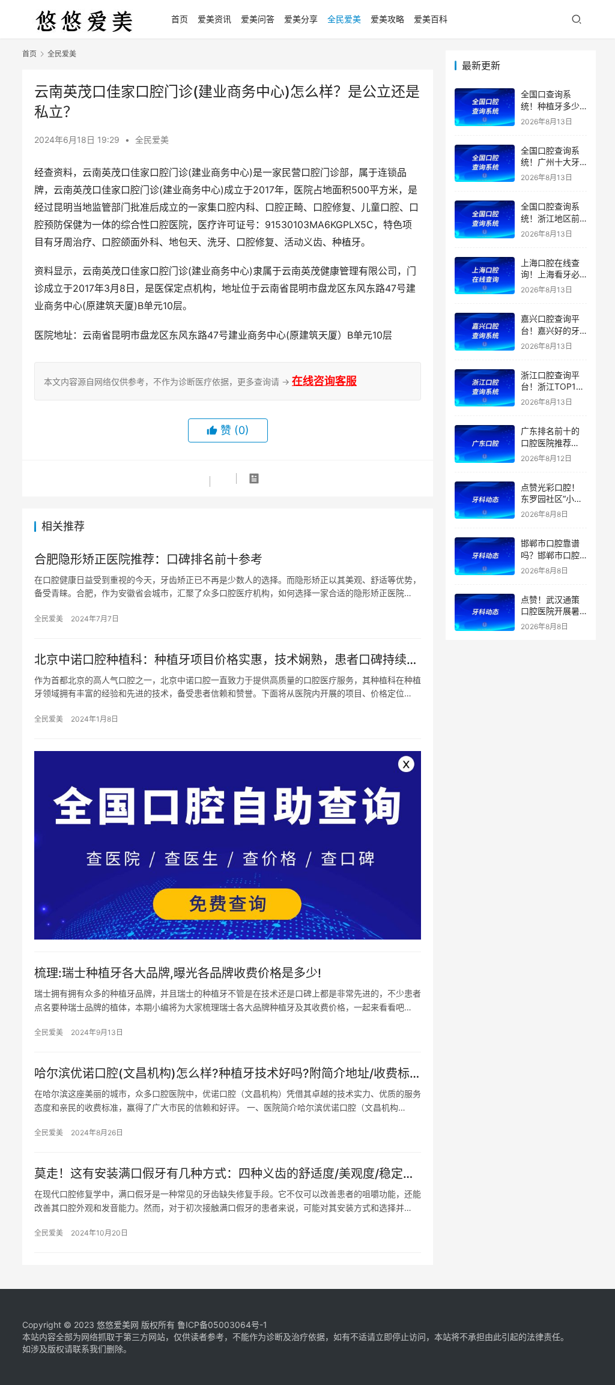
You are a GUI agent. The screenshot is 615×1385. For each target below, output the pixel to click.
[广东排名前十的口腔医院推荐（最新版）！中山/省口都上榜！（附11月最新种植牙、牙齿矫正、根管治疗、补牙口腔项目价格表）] (485, 444)
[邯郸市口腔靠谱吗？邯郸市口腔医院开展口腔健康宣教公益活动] (485, 556)
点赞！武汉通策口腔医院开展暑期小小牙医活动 (550, 611)
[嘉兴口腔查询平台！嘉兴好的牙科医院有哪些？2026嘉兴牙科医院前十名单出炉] (485, 332)
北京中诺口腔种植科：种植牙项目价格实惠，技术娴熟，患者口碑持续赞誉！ (226, 660)
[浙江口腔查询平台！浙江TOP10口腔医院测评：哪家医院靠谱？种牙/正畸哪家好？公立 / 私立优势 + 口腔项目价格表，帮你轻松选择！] (485, 388)
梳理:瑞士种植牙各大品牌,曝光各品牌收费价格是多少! (177, 973)
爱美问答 (257, 19)
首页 (179, 19)
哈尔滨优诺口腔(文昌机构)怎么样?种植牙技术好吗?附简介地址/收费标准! (222, 1073)
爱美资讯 (214, 19)
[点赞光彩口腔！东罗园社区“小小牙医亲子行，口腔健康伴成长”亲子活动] (485, 500)
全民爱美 (344, 19)
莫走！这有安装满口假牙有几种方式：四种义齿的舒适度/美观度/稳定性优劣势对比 (224, 1173)
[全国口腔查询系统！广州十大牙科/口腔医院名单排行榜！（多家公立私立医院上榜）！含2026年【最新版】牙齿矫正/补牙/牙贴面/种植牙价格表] (485, 164)
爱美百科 (430, 19)
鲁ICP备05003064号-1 (222, 1325)
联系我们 (89, 1349)
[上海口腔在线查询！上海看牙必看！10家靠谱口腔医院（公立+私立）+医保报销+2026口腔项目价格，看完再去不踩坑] (485, 276)
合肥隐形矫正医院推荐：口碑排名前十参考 (148, 559)
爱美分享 (301, 19)
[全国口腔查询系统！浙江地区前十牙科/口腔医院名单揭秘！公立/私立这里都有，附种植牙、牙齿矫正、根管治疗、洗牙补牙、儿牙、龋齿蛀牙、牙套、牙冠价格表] (485, 219)
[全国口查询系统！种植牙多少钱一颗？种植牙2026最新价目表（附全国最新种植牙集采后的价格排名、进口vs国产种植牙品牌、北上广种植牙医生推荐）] (485, 107)
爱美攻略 (387, 19)
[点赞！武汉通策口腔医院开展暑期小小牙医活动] (485, 613)
